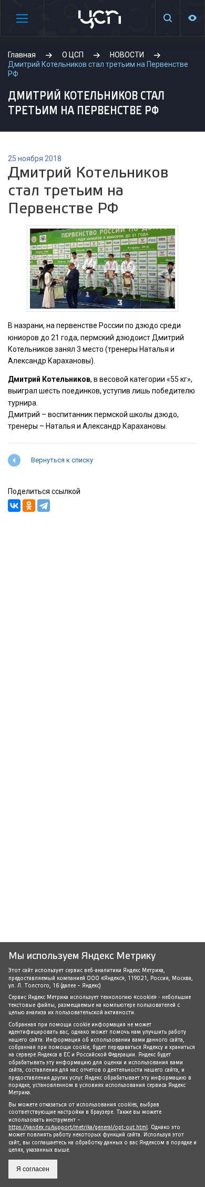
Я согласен (32, 1169)
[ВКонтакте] (14, 505)
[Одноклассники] (29, 505)
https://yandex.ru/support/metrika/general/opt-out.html (78, 1127)
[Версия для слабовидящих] (192, 18)
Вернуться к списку (62, 460)
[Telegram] (43, 505)
